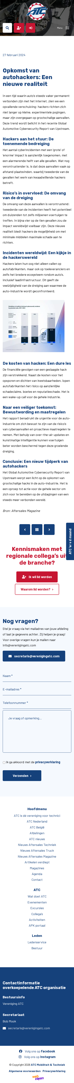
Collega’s (37, 914)
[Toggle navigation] (67, 28)
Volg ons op (39, 1051)
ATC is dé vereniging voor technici (37, 816)
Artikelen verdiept (37, 862)
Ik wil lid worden (40, 577)
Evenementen (37, 902)
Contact (37, 879)
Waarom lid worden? (35, 589)
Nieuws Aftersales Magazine (37, 856)
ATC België (37, 827)
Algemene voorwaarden (25, 1071)
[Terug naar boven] (69, 1078)
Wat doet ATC (37, 896)
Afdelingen (37, 833)
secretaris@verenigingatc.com (36, 656)
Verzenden (20, 776)
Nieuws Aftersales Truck (37, 850)
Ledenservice (37, 942)
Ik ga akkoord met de (33, 762)
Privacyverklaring (54, 1071)
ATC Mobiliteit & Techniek (48, 1064)
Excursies (37, 908)
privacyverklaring (47, 762)
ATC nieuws (37, 839)
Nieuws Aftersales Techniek (37, 845)
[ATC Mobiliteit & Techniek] (37, 11)
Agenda (37, 874)
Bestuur (37, 948)
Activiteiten (37, 920)
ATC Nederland (37, 821)
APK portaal (37, 925)
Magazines (37, 868)
